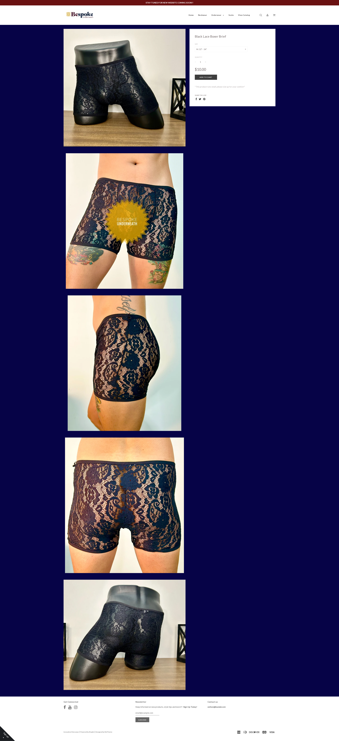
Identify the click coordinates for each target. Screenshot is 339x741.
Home (191, 15)
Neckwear (202, 15)
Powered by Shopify (87, 732)
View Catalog (244, 15)
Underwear (216, 15)
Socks (231, 15)
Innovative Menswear (71, 732)
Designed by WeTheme (104, 732)
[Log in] (267, 15)
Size (196, 44)
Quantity (198, 57)
